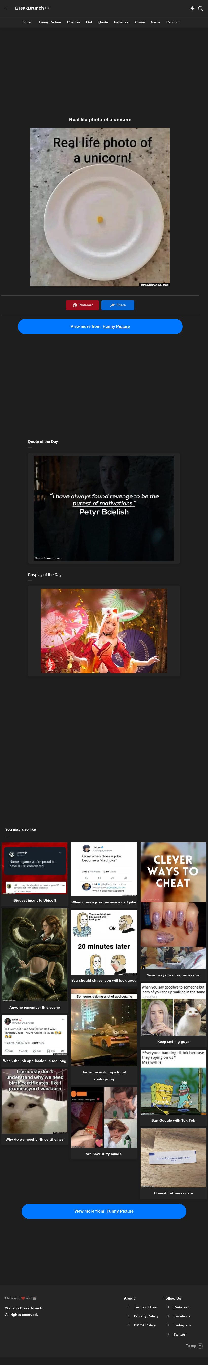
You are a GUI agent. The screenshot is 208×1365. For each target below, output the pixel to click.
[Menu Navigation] (7, 8)
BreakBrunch (31, 1308)
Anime (139, 22)
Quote (103, 22)
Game (155, 22)
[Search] (200, 8)
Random (173, 22)
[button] (192, 8)
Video (27, 22)
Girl (89, 22)
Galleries (121, 22)
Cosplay (73, 22)
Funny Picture (50, 22)
